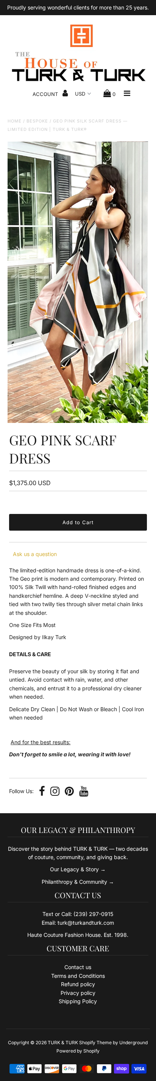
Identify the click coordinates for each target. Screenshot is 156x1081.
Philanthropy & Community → (78, 881)
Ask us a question (35, 554)
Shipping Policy (78, 1001)
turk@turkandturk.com (86, 922)
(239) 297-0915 (93, 914)
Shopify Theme (95, 1042)
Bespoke (37, 121)
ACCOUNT (46, 94)
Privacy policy (78, 993)
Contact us (77, 967)
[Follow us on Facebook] (42, 792)
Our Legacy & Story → (78, 869)
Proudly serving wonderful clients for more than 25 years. (78, 7)
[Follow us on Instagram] (54, 792)
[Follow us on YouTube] (83, 792)
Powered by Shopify (78, 1051)
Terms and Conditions (78, 976)
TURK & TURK (63, 1042)
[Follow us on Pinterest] (69, 792)
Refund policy (78, 984)
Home (15, 121)
